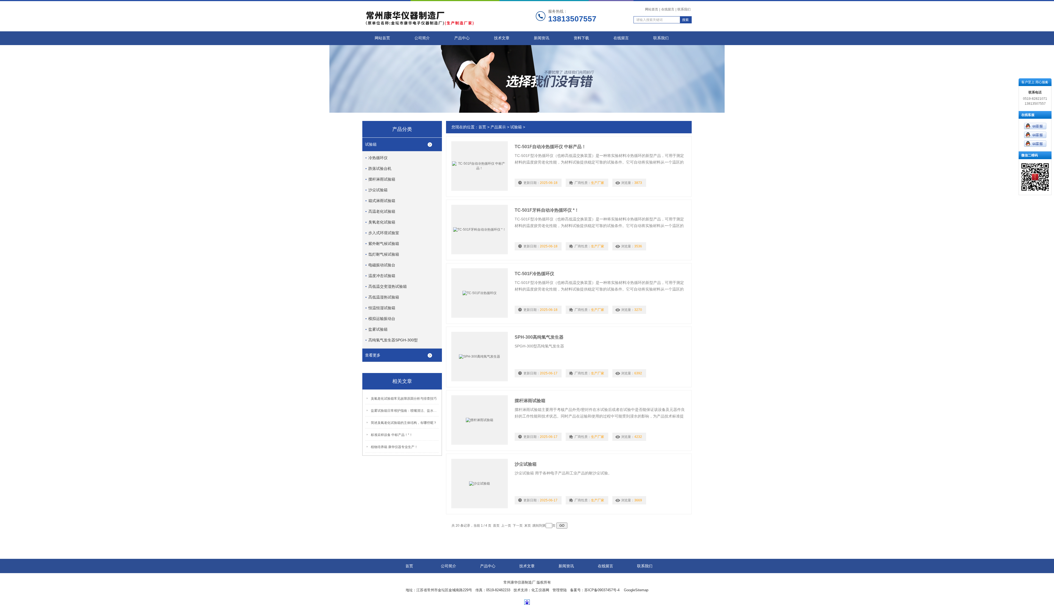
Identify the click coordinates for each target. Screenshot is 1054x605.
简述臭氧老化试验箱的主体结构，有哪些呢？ (404, 423)
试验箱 (371, 144)
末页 (527, 525)
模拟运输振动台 (381, 318)
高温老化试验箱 (381, 211)
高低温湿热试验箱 (383, 297)
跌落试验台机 (379, 168)
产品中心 (462, 38)
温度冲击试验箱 (381, 276)
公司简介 (422, 38)
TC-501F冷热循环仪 (534, 273)
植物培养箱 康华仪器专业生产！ (394, 447)
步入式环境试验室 (383, 233)
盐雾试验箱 (378, 329)
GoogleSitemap (636, 590)
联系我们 (684, 9)
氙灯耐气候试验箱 (383, 254)
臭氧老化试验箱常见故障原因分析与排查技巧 (404, 398)
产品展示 (498, 127)
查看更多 (372, 355)
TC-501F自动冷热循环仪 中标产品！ (550, 146)
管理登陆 (560, 590)
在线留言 (667, 9)
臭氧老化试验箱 (381, 222)
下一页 (518, 525)
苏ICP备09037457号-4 (602, 590)
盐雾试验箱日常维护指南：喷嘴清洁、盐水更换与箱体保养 (405, 411)
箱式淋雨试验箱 (381, 200)
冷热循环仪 (378, 158)
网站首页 (651, 9)
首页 (482, 127)
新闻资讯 (541, 38)
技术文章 (501, 38)
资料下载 (581, 38)
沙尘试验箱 (378, 190)
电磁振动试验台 (381, 265)
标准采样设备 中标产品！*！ (392, 435)
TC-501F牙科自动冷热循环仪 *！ (547, 210)
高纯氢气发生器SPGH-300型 (393, 340)
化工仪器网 (540, 590)
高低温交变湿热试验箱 (387, 286)
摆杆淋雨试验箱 (381, 179)
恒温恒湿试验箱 (381, 308)
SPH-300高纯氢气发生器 (539, 337)
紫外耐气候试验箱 (383, 243)
